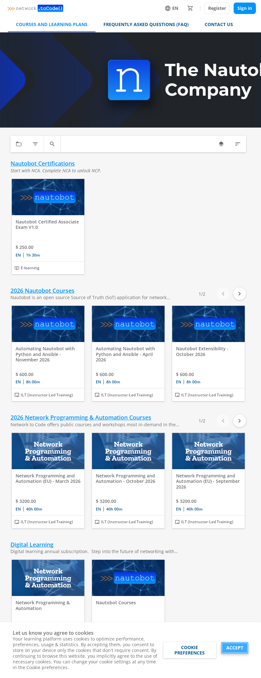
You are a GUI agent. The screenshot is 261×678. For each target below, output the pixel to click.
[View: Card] (221, 144)
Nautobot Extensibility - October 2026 (202, 351)
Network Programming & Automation (43, 605)
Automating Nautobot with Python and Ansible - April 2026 (125, 354)
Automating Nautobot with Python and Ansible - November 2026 (45, 354)
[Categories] (19, 144)
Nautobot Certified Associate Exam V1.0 (47, 224)
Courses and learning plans (52, 24)
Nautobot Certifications (43, 163)
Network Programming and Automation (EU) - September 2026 (208, 481)
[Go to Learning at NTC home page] (35, 8)
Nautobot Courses (116, 603)
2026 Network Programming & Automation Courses (81, 417)
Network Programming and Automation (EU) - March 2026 (48, 478)
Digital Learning (32, 544)
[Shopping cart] (190, 8)
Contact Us (219, 24)
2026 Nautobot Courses (42, 290)
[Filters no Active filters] (35, 144)
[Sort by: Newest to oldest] (237, 144)
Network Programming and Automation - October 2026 (125, 478)
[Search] (52, 144)
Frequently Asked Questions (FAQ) (146, 24)
